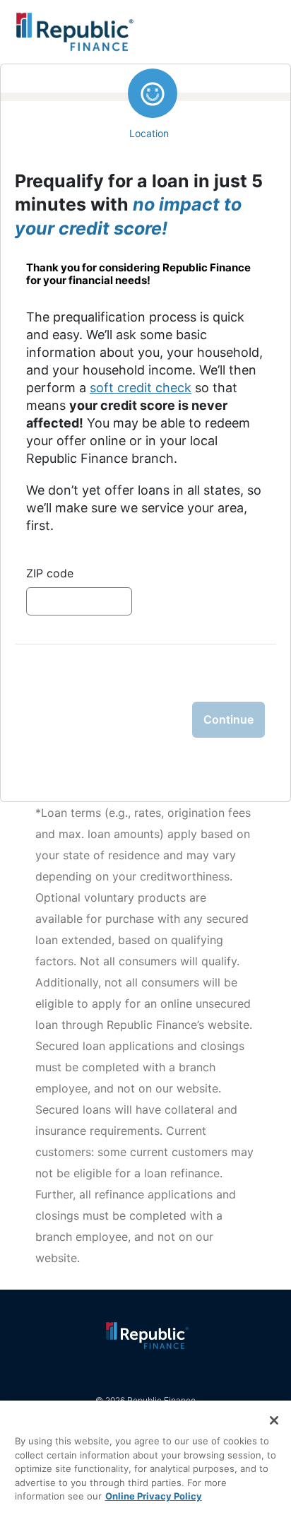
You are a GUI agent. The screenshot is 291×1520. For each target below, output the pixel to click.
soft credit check (140, 387)
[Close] (274, 1420)
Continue (228, 719)
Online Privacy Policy (153, 1496)
